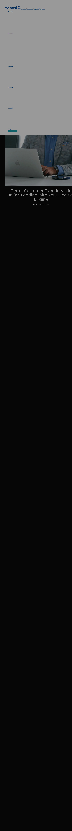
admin (35, 204)
